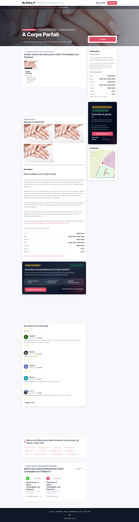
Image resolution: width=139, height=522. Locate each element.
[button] (102, 163)
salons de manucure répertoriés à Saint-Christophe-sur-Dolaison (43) (47, 223)
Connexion (112, 3)
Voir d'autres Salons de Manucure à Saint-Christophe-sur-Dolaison (44, 256)
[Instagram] (69, 515)
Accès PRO (86, 511)
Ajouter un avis (30, 402)
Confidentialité (72, 511)
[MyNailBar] (28, 3)
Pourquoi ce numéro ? (95, 68)
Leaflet (99, 177)
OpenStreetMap (105, 177)
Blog (65, 511)
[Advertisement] (54, 102)
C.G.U (80, 511)
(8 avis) (33, 38)
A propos (52, 511)
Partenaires (59, 511)
